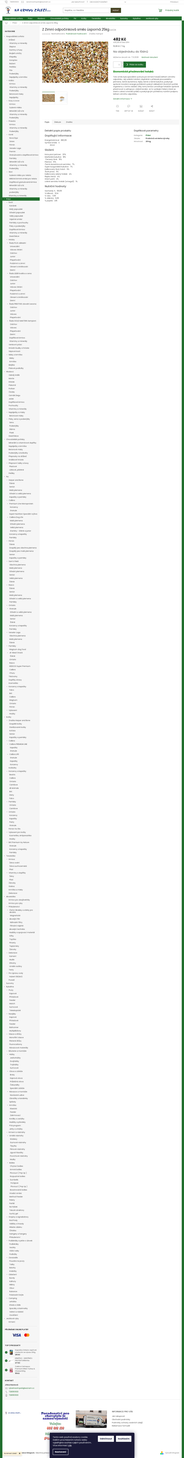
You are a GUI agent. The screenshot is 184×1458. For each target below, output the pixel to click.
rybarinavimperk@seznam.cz (21, 1388)
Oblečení (13, 1274)
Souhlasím (123, 1438)
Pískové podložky (16, 368)
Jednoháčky (15, 1058)
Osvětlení (13, 1315)
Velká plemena (16, 527)
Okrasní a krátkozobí (19, 266)
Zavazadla (13, 1257)
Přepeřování (15, 260)
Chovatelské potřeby (15, 439)
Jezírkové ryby (12, 1318)
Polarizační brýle (16, 1295)
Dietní (12, 270)
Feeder (12, 1000)
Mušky (12, 1159)
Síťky (11, 936)
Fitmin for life (14, 829)
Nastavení (60, 1451)
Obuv (11, 1288)
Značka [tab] (69, 122)
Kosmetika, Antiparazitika (20, 835)
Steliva (12, 886)
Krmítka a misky (16, 889)
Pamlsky (13, 158)
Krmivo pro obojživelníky (19, 900)
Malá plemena (15, 490)
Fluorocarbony (15, 1044)
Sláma (12, 429)
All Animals (14, 788)
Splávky (12, 1102)
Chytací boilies (16, 1166)
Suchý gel (13, 1213)
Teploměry (14, 946)
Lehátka (12, 1301)
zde (70, 1445)
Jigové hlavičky (16, 1152)
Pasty (11, 822)
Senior (12, 486)
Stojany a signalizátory (18, 1217)
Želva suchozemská (18, 866)
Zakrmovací (15, 1115)
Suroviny (10, 983)
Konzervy (14, 507)
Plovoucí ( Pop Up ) (18, 1173)
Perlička (12, 67)
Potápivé (14, 1183)
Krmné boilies (16, 1169)
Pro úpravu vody (16, 973)
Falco (11, 690)
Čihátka (12, 1230)
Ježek (11, 399)
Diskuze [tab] (57, 122)
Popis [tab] (47, 122)
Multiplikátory (15, 1030)
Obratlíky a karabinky (18, 1098)
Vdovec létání (16, 249)
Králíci (11, 80)
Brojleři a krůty (15, 53)
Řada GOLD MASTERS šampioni (22, 321)
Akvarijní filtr (14, 919)
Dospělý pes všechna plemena (23, 548)
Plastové (13, 466)
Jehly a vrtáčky (16, 1129)
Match (12, 1003)
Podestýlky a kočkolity (18, 453)
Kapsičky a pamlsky (17, 497)
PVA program (15, 1125)
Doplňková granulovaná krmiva (23, 182)
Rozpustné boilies (17, 1176)
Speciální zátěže (17, 1088)
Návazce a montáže (18, 1091)
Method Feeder (16, 1196)
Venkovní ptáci (15, 344)
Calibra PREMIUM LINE (18, 744)
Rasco (11, 585)
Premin (12, 151)
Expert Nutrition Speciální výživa (23, 514)
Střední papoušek (17, 212)
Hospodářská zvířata (15, 36)
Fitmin (12, 145)
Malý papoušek (16, 209)
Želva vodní (14, 862)
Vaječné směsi (15, 219)
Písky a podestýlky (17, 226)
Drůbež (12, 40)
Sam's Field (13, 561)
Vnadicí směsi (15, 1193)
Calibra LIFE (14, 754)
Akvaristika (10, 896)
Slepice (12, 46)
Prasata (12, 121)
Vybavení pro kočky (17, 832)
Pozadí (12, 980)
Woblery (13, 1139)
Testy (11, 969)
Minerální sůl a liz (16, 111)
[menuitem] (13, 18)
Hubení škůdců (15, 976)
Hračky (12, 713)
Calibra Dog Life (16, 517)
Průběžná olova (17, 1081)
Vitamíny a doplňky (17, 873)
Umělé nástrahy (16, 1135)
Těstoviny (13, 676)
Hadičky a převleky (17, 1122)
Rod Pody (13, 1220)
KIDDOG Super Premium (19, 666)
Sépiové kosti (14, 351)
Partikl (12, 1203)
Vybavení (13, 710)
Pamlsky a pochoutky (18, 222)
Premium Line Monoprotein (21, 503)
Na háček (13, 1207)
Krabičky (13, 1271)
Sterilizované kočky (17, 727)
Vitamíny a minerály (18, 43)
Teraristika (10, 856)
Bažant (12, 63)
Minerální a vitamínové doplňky (22, 443)
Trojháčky (14, 1064)
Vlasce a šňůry (15, 1034)
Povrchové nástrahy (19, 1156)
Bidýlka (12, 365)
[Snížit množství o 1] (122, 66)
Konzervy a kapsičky (18, 534)
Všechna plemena (17, 564)
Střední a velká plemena (20, 493)
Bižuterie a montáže (17, 1051)
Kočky (8, 717)
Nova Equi (13, 138)
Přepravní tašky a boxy (19, 463)
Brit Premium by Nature (19, 842)
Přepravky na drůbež (18, 456)
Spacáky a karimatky (18, 1308)
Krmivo (12, 84)
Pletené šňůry (15, 1041)
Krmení (12, 1322)
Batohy (12, 1267)
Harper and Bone (16, 480)
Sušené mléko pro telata (20, 175)
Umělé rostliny (15, 966)
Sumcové (13, 1007)
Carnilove (13, 784)
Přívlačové (13, 997)
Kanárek (12, 205)
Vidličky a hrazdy (16, 1223)
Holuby (12, 239)
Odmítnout (106, 1438)
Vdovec (13, 314)
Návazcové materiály (18, 1047)
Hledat (116, 10)
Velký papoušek (16, 216)
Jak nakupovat (78, 2)
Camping (13, 1298)
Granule (13, 510)
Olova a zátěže (16, 1071)
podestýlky (14, 192)
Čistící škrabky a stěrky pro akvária (21, 911)
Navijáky (12, 1014)
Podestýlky (14, 73)
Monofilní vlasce (16, 1037)
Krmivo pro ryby (16, 903)
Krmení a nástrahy (17, 1132)
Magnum (13, 700)
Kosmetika (13, 683)
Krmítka (12, 361)
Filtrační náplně (16, 925)
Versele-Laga (15, 148)
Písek (11, 432)
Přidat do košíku (136, 64)
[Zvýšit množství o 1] (122, 63)
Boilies (12, 1163)
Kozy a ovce (14, 100)
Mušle (11, 959)
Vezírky (12, 1247)
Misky (11, 358)
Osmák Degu (14, 395)
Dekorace (13, 893)
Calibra (12, 500)
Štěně (12, 483)
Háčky (12, 1054)
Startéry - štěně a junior (20, 531)
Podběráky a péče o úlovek (20, 1240)
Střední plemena (17, 524)
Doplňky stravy (15, 680)
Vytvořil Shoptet (172, 1453)
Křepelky (13, 56)
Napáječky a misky (17, 412)
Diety (11, 795)
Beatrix (12, 774)
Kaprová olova (16, 1078)
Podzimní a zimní (17, 263)
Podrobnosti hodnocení (76, 34)
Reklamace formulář (121, 1426)
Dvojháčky (14, 1061)
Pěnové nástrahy (17, 1149)
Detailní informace (121, 99)
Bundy (12, 1278)
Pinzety (12, 942)
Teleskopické (15, 1010)
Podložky (13, 1254)
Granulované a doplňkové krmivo (23, 155)
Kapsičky (13, 747)
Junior (12, 256)
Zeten (12, 141)
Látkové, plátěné (16, 470)
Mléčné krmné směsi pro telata (23, 178)
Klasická (13, 1108)
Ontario (12, 605)
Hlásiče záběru (15, 1227)
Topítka (12, 939)
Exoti (11, 202)
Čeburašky (14, 1085)
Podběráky (14, 1244)
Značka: (96, 33)
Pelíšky (12, 473)
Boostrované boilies (18, 1190)
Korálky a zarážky (16, 1118)
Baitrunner (13, 1027)
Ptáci (8, 199)
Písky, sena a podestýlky (19, 419)
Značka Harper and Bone (19, 720)
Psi (7, 476)
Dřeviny (12, 963)
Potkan (12, 388)
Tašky (11, 1264)
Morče (11, 378)
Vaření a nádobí (16, 1312)
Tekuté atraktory (16, 1210)
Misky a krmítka (15, 354)
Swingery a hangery (18, 1234)
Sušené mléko (15, 107)
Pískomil (12, 385)
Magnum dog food (17, 649)
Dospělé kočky (15, 724)
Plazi (11, 869)
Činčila (12, 392)
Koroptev (13, 60)
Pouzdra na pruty (16, 1261)
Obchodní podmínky (98, 2)
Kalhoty (12, 1281)
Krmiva (12, 859)
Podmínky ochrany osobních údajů (127, 1422)
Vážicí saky (14, 1250)
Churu (12, 673)
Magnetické (15, 915)
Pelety (12, 1200)
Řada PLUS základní (17, 243)
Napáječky (13, 97)
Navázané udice (17, 1095)
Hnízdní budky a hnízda (19, 348)
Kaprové (13, 993)
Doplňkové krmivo (17, 229)
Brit (10, 693)
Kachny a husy (15, 50)
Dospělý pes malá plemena (21, 551)
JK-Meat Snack (16, 652)
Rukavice (13, 1291)
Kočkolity (12, 768)
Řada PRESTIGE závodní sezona (22, 304)
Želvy (11, 876)
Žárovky (12, 883)
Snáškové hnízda (16, 459)
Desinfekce (14, 236)
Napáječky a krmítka (18, 77)
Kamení (12, 956)
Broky (12, 1074)
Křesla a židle (15, 1305)
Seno (11, 422)
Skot (11, 172)
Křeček (12, 382)
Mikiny (12, 1284)
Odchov (13, 253)
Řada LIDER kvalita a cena (20, 273)
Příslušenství (14, 906)
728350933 (13, 1391)
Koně (11, 134)
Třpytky (13, 1146)
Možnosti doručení (150, 57)
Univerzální (14, 246)
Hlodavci (10, 371)
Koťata (12, 730)
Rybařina (10, 986)
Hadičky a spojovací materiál (22, 932)
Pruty (11, 990)
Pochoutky (13, 405)
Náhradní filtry (16, 922)
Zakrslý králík (14, 375)
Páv (11, 70)
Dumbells (14, 1179)
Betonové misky (16, 94)
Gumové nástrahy (18, 1142)
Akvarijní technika (17, 929)
